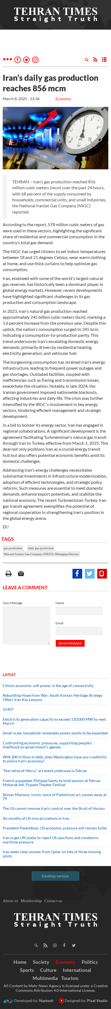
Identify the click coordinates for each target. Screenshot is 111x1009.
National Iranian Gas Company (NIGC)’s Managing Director (41, 554)
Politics (90, 962)
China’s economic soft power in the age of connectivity (48, 685)
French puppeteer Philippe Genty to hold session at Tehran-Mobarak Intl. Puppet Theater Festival (52, 782)
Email (59, 623)
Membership (31, 901)
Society (41, 962)
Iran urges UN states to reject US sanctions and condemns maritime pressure (50, 839)
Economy (63, 98)
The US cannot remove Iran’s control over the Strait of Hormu (54, 808)
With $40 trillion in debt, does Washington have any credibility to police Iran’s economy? (55, 759)
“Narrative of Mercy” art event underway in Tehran (45, 770)
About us (10, 901)
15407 (8, 709)
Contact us (53, 901)
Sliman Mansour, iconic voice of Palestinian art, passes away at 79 (54, 796)
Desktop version (55, 876)
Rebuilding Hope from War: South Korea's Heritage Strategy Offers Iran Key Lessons (52, 697)
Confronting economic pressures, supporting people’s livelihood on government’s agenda (47, 745)
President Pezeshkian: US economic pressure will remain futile (55, 828)
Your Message (12, 603)
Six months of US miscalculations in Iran (36, 818)
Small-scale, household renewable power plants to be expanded (55, 733)
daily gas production (41, 548)
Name (60, 603)
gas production (13, 548)
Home (20, 962)
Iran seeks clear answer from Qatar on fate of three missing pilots (52, 853)
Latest (9, 674)
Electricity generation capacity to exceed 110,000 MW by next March (54, 721)
